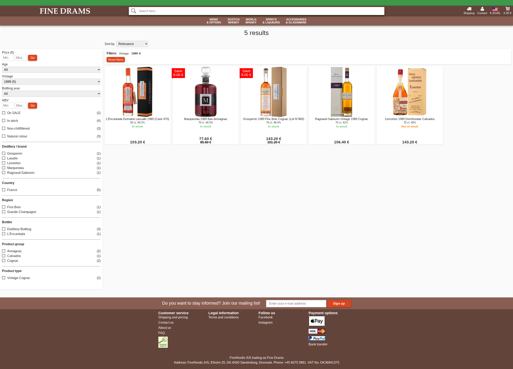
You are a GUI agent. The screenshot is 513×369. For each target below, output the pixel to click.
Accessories (296, 21)
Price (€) (8, 52)
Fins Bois (54, 207)
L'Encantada (54, 234)
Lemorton (54, 163)
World (250, 21)
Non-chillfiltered (54, 128)
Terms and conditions (223, 317)
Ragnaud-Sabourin (54, 172)
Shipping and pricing (173, 317)
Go (32, 57)
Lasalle (54, 158)
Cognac (54, 260)
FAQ (161, 333)
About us (164, 327)
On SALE (54, 113)
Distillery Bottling (54, 229)
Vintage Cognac (54, 278)
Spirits (271, 21)
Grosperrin (54, 153)
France (54, 190)
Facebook (266, 317)
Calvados (54, 256)
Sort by (110, 44)
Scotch (233, 21)
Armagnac (54, 251)
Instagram (266, 322)
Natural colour (54, 136)
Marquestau (54, 168)
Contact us (166, 322)
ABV (5, 100)
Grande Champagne (54, 212)
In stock (54, 120)
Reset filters (115, 59)
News (214, 21)
